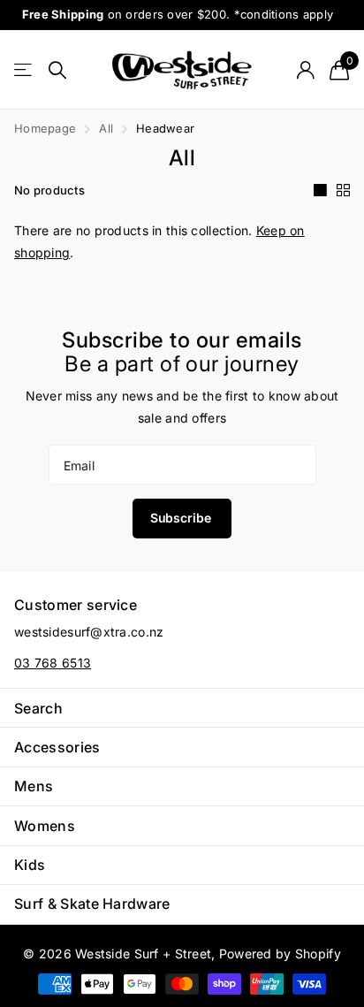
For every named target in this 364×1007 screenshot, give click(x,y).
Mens (33, 786)
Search (38, 708)
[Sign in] (305, 70)
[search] (57, 70)
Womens (44, 826)
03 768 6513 (52, 662)
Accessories (57, 747)
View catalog (24, 70)
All (106, 128)
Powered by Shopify (280, 953)
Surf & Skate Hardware (92, 903)
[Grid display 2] (343, 190)
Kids (29, 864)
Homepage (45, 128)
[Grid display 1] (320, 190)
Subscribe (182, 517)
